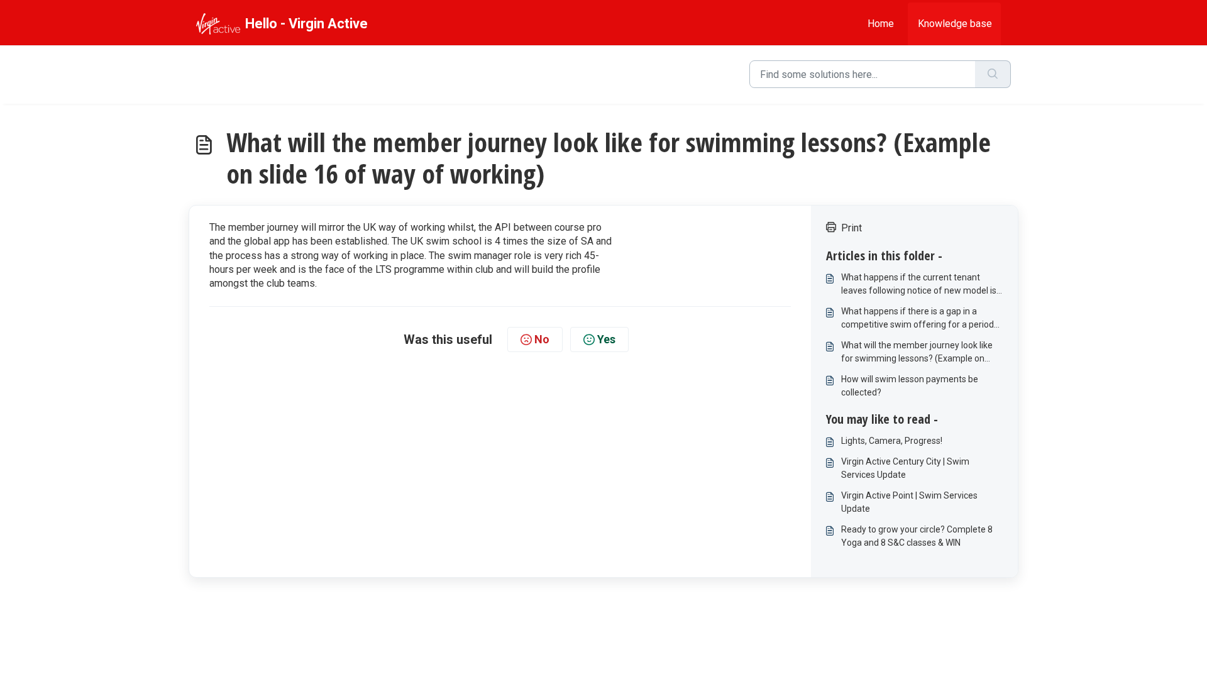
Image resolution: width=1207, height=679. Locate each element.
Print (851, 228)
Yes (606, 339)
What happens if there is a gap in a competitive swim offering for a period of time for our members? (917, 318)
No (541, 339)
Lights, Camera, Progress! (891, 441)
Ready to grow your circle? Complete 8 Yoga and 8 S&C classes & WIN (917, 536)
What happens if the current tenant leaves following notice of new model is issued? (918, 284)
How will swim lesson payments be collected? (909, 385)
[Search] (993, 74)
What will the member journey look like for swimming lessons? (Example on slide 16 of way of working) (917, 352)
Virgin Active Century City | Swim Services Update (905, 468)
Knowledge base (955, 24)
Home (881, 24)
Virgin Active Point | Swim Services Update (909, 502)
